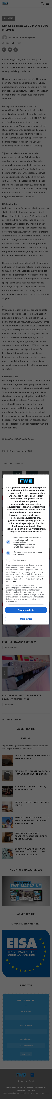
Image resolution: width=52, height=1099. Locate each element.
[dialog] (26, 549)
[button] (26, 560)
